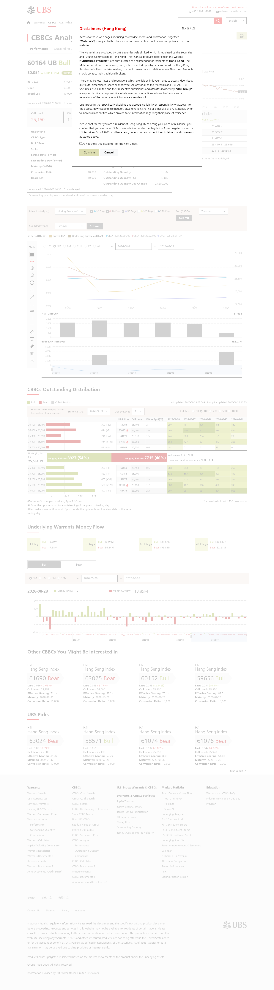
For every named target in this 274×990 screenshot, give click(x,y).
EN (193, 28)
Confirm (89, 152)
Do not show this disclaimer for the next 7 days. (110, 143)
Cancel (109, 152)
